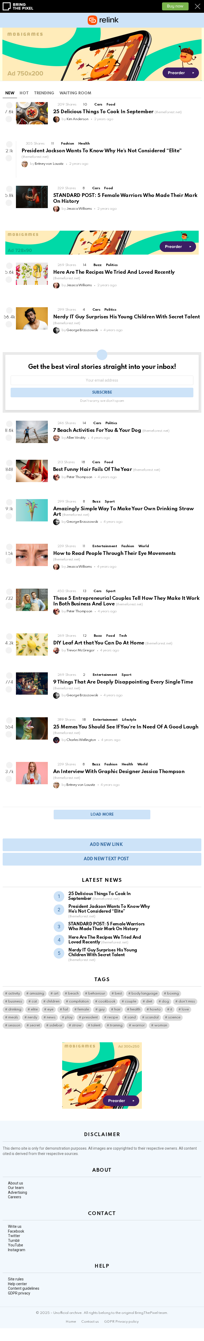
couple (130, 1001)
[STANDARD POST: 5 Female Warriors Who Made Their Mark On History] (32, 197)
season (14, 1025)
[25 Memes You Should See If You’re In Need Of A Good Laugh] (32, 728)
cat (34, 1001)
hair (117, 1009)
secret (35, 1025)
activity (14, 993)
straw (77, 1025)
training (116, 1025)
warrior (138, 1025)
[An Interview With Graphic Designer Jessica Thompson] (32, 773)
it (171, 1009)
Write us (15, 1226)
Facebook (16, 1231)
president (90, 1017)
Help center (17, 1284)
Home (71, 1321)
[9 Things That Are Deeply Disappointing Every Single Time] (32, 683)
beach (73, 993)
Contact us (90, 1321)
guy (102, 1009)
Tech (123, 636)
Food (111, 104)
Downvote (9, 119)
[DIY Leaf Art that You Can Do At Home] (32, 644)
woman (160, 1025)
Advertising (17, 1192)
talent (95, 1025)
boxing (173, 993)
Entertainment (104, 546)
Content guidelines (23, 1288)
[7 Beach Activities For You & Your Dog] (32, 432)
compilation (79, 1001)
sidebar (55, 1025)
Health (84, 143)
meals (13, 1017)
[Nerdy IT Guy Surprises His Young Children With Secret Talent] (32, 318)
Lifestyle (129, 720)
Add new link (106, 844)
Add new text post (106, 859)
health (135, 1009)
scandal (152, 1017)
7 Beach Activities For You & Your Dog (111, 430)
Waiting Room (75, 93)
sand (132, 1017)
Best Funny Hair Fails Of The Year (106, 469)
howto (155, 1009)
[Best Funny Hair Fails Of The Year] (32, 471)
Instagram (16, 1250)
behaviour (96, 993)
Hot (24, 93)
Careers (14, 1197)
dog (165, 1001)
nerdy (32, 1017)
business (15, 1001)
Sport (109, 501)
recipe (112, 1017)
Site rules (16, 1279)
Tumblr (14, 1240)
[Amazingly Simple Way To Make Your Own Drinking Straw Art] (32, 510)
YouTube (15, 1245)
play (69, 1017)
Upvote (9, 105)
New (9, 93)
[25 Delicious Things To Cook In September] (32, 113)
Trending (44, 93)
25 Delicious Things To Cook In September (117, 111)
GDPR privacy (19, 1293)
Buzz (98, 265)
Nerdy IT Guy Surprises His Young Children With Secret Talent (102, 955)
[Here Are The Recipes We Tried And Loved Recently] (32, 274)
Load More (102, 814)
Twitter (14, 1236)
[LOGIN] (198, 20)
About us (15, 1183)
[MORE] (197, 128)
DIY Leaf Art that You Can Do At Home (112, 643)
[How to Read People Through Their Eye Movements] (32, 555)
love (185, 1009)
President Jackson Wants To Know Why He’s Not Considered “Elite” (109, 911)
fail (65, 1009)
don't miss (186, 1001)
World (143, 546)
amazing (36, 993)
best (118, 993)
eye (50, 1009)
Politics (112, 265)
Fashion (67, 143)
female (83, 1009)
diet (149, 1001)
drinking (14, 1009)
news (51, 1017)
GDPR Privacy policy (121, 1321)
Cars (98, 104)
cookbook (106, 1001)
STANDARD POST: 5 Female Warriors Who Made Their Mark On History (106, 926)
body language (144, 993)
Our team (16, 1188)
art (56, 993)
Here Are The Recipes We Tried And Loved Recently (104, 939)
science (174, 1017)
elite (34, 1009)
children (53, 1001)
